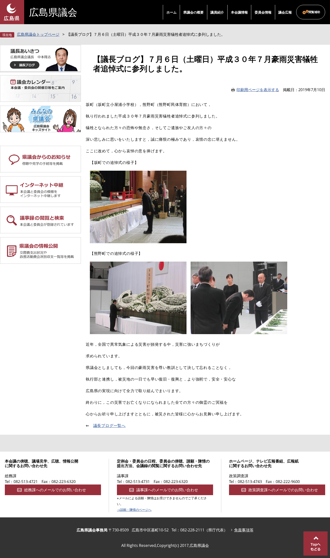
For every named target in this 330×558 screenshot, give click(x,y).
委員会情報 (263, 12)
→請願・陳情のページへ (134, 509)
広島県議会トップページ (38, 34)
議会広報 (285, 12)
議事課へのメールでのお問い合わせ (167, 489)
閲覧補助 (314, 12)
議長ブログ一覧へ (109, 425)
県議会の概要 (193, 12)
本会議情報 (239, 12)
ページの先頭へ (315, 543)
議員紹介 (217, 12)
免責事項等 (243, 530)
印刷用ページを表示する (258, 90)
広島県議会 (53, 12)
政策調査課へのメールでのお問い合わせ (283, 489)
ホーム (171, 12)
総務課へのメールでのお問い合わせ (55, 489)
